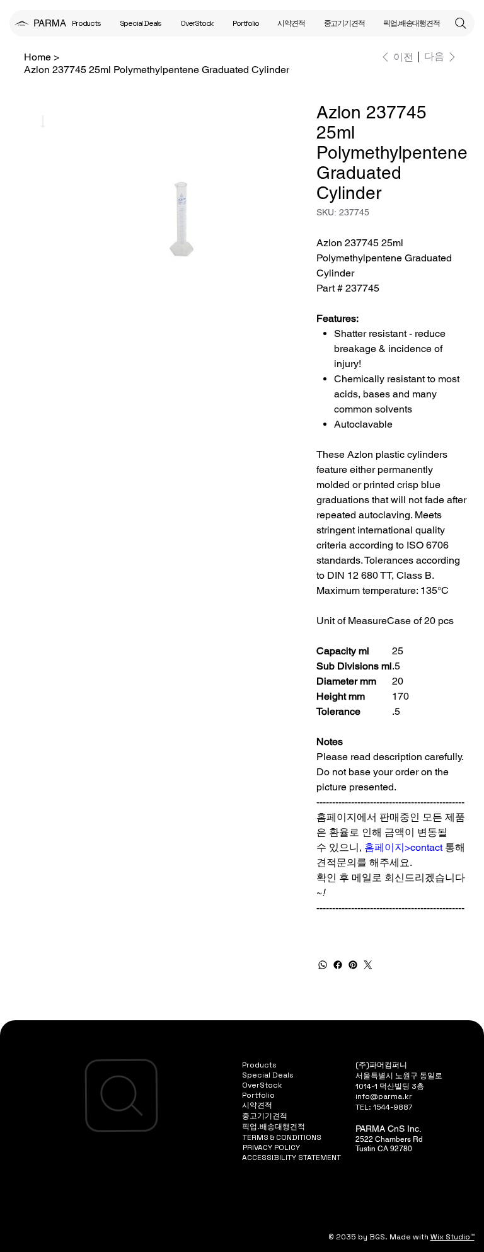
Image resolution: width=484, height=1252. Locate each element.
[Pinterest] (353, 965)
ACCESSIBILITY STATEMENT (291, 1157)
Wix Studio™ (452, 1237)
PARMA (49, 23)
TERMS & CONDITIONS (282, 1137)
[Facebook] (337, 965)
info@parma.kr (383, 1096)
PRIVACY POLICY (271, 1147)
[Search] (460, 23)
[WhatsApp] (322, 965)
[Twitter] (368, 965)
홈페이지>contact (403, 847)
